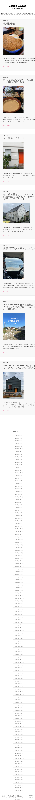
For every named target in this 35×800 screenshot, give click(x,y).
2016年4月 (18, 742)
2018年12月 (18, 657)
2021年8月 (18, 571)
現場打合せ (9, 23)
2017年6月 (18, 705)
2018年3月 (18, 681)
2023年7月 (18, 510)
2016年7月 (18, 734)
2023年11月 (18, 499)
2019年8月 (18, 635)
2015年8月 (18, 763)
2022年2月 (18, 555)
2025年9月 (18, 454)
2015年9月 (18, 761)
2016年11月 (18, 723)
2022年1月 (18, 558)
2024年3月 (18, 489)
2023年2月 (18, 523)
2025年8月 (18, 457)
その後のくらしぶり (14, 138)
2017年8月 (18, 699)
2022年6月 (18, 545)
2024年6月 (18, 481)
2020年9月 (18, 601)
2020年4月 (18, 614)
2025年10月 (18, 451)
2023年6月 (18, 513)
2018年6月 (18, 673)
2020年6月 (18, 609)
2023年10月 (18, 502)
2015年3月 (18, 777)
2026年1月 (18, 446)
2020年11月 (18, 595)
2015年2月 (18, 779)
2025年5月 (18, 465)
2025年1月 (18, 467)
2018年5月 (18, 675)
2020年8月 (18, 603)
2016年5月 (18, 739)
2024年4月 (18, 486)
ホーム (3, 795)
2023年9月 (18, 505)
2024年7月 (18, 478)
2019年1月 (18, 654)
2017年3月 (18, 713)
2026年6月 (18, 441)
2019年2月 (18, 651)
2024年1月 (18, 494)
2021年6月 (18, 577)
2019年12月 (18, 625)
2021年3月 (18, 585)
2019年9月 (18, 633)
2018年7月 (18, 670)
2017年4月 (18, 710)
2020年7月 (18, 606)
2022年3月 (18, 553)
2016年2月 (18, 747)
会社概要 (3, 796)
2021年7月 (18, 574)
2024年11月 (18, 470)
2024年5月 (18, 483)
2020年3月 (18, 617)
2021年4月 (18, 582)
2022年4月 (18, 550)
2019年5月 (18, 643)
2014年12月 (18, 785)
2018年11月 (18, 659)
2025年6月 (18, 462)
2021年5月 (18, 579)
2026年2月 (18, 443)
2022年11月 (18, 531)
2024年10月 (18, 473)
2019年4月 (18, 646)
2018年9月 (18, 665)
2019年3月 (18, 649)
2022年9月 (18, 537)
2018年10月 (18, 662)
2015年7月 (18, 766)
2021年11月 (18, 563)
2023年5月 (18, 515)
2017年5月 (18, 707)
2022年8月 (18, 539)
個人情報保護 (20, 796)
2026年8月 (18, 435)
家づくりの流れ (30, 795)
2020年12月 (18, 593)
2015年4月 (18, 774)
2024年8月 (18, 475)
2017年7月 (18, 702)
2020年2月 (18, 619)
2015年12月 (18, 753)
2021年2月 (18, 587)
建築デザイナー (20, 795)
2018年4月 (18, 678)
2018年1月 (18, 686)
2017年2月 (18, 715)
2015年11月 (18, 755)
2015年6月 (18, 769)
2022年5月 (18, 547)
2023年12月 (18, 497)
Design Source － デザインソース (19, 798)
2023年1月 (18, 526)
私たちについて (11, 795)
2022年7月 (18, 542)
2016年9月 (18, 729)
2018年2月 (18, 683)
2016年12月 (18, 721)
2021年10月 (18, 566)
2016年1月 (18, 750)
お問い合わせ (11, 796)
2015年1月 (18, 782)
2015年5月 (18, 771)
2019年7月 (18, 638)
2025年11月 (18, 449)
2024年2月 (18, 491)
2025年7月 (18, 459)
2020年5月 (18, 611)
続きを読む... (6, 66)
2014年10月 (18, 790)
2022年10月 (18, 534)
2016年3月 (18, 745)
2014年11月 (18, 787)
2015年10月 (18, 758)
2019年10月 (18, 630)
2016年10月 (18, 726)
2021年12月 (18, 561)
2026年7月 (18, 438)
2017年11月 (18, 691)
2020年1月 (18, 622)
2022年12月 (18, 529)
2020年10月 (18, 598)
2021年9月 (18, 569)
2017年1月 (18, 718)
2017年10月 (18, 694)
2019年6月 (18, 641)
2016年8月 (18, 731)
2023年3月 (18, 521)
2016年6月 (18, 737)
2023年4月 (18, 518)
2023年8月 (18, 507)
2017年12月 (18, 689)
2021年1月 (18, 590)
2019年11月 (18, 627)
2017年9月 (18, 697)
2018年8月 (18, 667)
